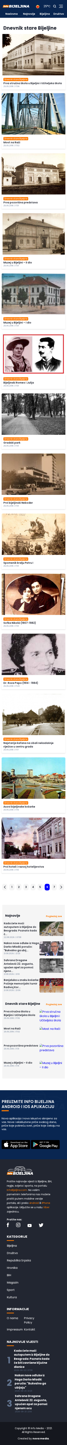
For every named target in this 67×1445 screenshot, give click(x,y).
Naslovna (11, 14)
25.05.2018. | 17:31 (11, 205)
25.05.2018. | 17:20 (11, 686)
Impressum (15, 1329)
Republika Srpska (19, 1260)
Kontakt (29, 1329)
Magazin (12, 1282)
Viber (46, 1207)
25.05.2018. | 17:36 (11, 86)
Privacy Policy (29, 1320)
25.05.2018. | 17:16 (11, 809)
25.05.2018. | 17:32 (11, 145)
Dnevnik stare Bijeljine (15, 79)
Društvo (58, 14)
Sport (11, 1290)
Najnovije (29, 14)
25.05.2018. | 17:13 (11, 870)
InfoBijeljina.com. (17, 1190)
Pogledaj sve (54, 916)
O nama (12, 1318)
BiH (9, 1275)
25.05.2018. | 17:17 (11, 749)
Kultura (12, 1297)
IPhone (46, 1203)
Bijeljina (45, 14)
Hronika (12, 1268)
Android (34, 1203)
